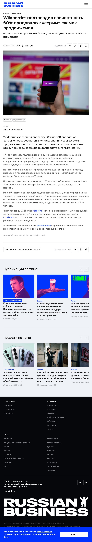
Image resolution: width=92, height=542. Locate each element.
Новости (7, 13)
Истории (51, 410)
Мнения (50, 413)
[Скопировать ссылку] (86, 46)
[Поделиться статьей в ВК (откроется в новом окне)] (75, 46)
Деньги (50, 447)
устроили (38, 211)
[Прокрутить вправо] (86, 269)
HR (5, 466)
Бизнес (7, 451)
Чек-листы (52, 425)
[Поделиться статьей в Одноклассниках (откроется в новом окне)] (80, 46)
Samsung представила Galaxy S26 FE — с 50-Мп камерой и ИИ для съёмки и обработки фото (18, 376)
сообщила (8, 217)
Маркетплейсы (19, 120)
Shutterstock (39, 235)
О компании (9, 410)
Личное (51, 451)
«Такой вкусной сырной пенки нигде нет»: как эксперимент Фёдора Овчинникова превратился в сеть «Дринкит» (52, 309)
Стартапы (52, 462)
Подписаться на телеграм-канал (21, 249)
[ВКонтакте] (85, 482)
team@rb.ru (9, 491)
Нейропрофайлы (55, 417)
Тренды (51, 470)
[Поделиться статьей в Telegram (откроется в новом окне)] (69, 46)
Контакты (8, 413)
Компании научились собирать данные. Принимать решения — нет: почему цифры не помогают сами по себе (18, 309)
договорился (44, 226)
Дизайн (7, 462)
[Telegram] (79, 482)
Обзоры (51, 421)
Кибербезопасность (14, 458)
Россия (50, 458)
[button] (86, 4)
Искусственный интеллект (17, 443)
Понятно (74, 534)
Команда (8, 406)
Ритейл (50, 454)
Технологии (53, 466)
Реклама (17, 13)
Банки (6, 447)
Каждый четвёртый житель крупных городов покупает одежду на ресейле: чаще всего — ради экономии (52, 376)
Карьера (8, 454)
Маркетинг (52, 439)
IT (4, 470)
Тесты (50, 429)
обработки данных (22, 534)
